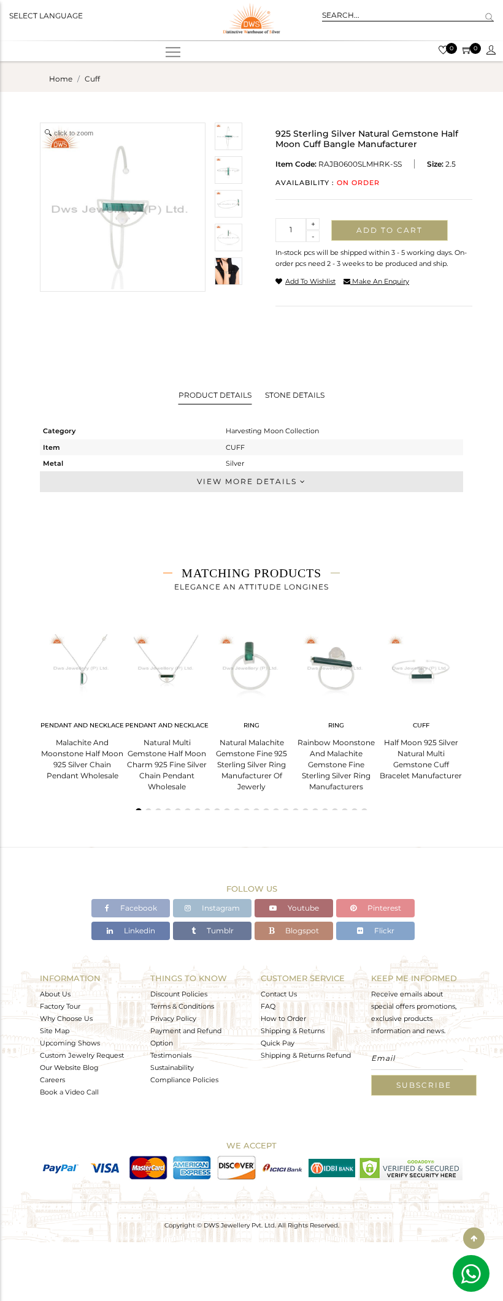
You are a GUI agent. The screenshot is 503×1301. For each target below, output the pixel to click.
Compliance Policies (184, 1079)
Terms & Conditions (182, 1006)
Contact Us (279, 994)
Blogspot (301, 930)
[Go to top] (474, 1238)
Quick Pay (277, 1043)
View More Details (248, 481)
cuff (92, 78)
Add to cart (389, 230)
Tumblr (219, 930)
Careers (52, 1079)
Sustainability (172, 1067)
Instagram (220, 907)
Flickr (383, 930)
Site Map (54, 1030)
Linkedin (138, 930)
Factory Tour (60, 1006)
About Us (55, 994)
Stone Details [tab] (294, 395)
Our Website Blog (69, 1067)
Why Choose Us (66, 1018)
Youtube (302, 907)
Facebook (137, 907)
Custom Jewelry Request (82, 1055)
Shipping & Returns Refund (306, 1055)
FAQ (268, 1006)
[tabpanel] (82, 703)
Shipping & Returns (292, 1030)
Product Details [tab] (215, 395)
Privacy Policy (173, 1018)
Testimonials (170, 1055)
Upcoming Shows (70, 1043)
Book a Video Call (69, 1092)
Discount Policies (178, 994)
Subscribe (423, 1085)
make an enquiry (379, 281)
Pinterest (383, 907)
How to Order (283, 1018)
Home (60, 78)
